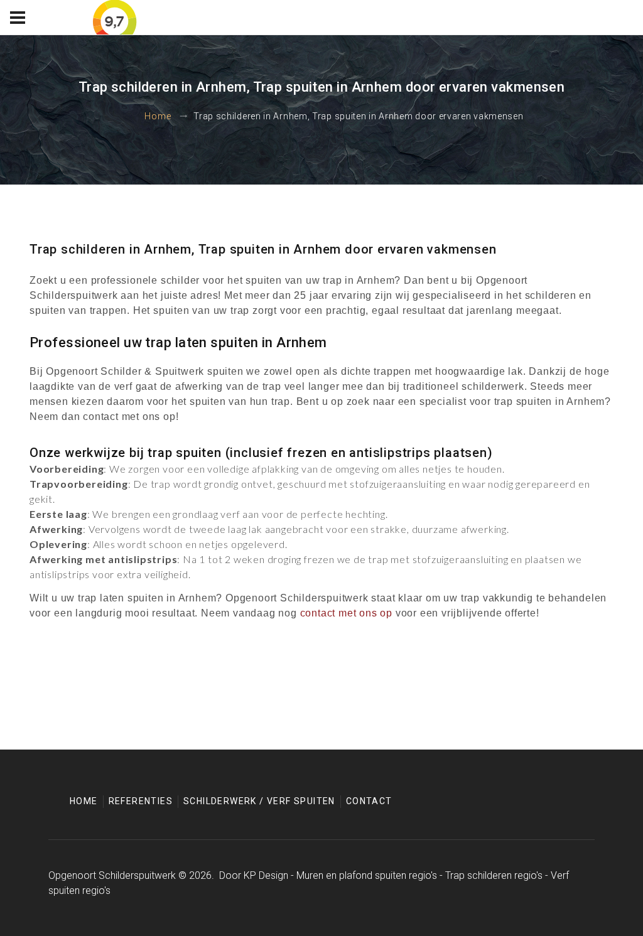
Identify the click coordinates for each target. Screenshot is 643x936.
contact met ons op (346, 613)
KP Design (266, 875)
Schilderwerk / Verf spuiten (259, 801)
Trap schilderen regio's (494, 875)
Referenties (141, 801)
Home (157, 116)
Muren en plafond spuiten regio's (366, 875)
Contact (369, 801)
